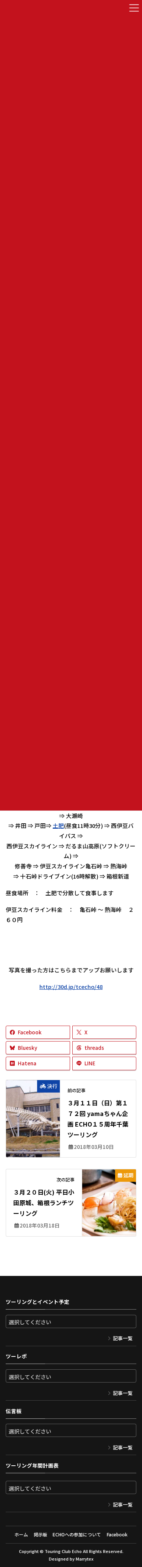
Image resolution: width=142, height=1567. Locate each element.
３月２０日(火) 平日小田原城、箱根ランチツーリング (43, 1202)
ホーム (21, 1534)
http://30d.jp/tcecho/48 (71, 986)
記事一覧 (123, 1338)
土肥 (58, 825)
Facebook (117, 1534)
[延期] (109, 1188)
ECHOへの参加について (77, 1534)
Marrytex (85, 1559)
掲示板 (40, 1534)
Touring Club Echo (63, 1551)
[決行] (33, 1099)
